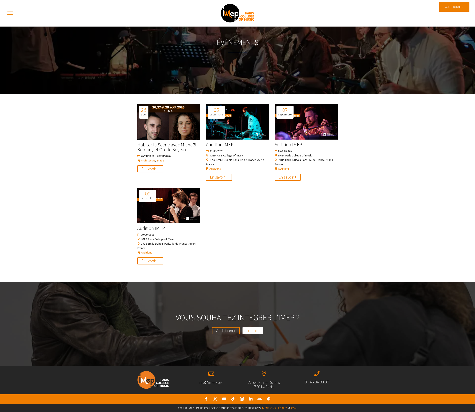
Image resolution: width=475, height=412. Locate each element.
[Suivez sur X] (215, 399)
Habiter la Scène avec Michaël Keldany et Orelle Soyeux (166, 147)
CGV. (294, 408)
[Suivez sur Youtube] (224, 399)
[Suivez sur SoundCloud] (259, 399)
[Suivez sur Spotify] (268, 399)
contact (253, 330)
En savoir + (150, 168)
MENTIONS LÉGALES (275, 408)
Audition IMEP (219, 144)
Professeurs (148, 160)
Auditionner (226, 330)
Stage (160, 160)
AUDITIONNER (454, 7)
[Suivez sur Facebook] (206, 399)
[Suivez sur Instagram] (242, 399)
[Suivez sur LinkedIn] (251, 399)
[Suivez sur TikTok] (233, 399)
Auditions (215, 168)
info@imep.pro (211, 382)
